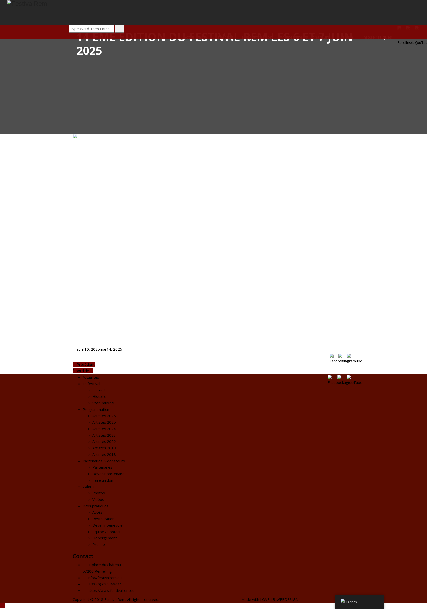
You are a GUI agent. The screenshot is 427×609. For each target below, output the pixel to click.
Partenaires (102, 467)
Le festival (91, 383)
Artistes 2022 (104, 441)
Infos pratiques (95, 505)
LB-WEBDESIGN (284, 599)
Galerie (89, 486)
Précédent (85, 364)
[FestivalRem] (217, 3)
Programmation (96, 409)
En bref (98, 390)
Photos (98, 492)
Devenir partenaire (108, 473)
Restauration (103, 518)
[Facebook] (333, 357)
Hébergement (104, 538)
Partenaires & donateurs (104, 460)
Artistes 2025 (104, 422)
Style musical (103, 402)
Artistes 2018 (104, 454)
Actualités (91, 377)
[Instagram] (341, 357)
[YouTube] (350, 357)
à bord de (81, 370)
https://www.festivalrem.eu (111, 590)
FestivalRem (114, 599)
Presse (98, 544)
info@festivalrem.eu (105, 577)
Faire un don (102, 480)
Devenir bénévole (107, 525)
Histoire (99, 396)
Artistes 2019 (104, 447)
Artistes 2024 (104, 428)
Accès (97, 512)
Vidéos (98, 499)
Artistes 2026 (104, 415)
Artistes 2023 (104, 435)
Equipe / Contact (106, 531)
